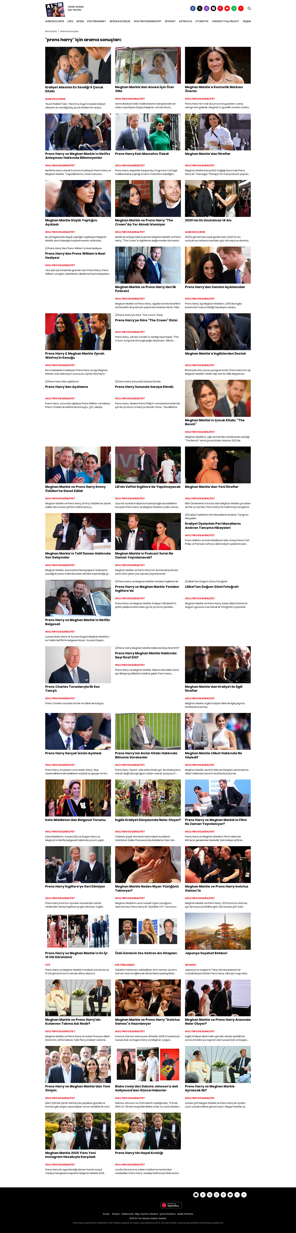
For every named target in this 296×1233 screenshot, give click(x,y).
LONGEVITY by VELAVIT (225, 21)
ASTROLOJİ (185, 21)
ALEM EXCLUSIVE (54, 21)
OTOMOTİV (201, 21)
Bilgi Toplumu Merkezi (146, 1213)
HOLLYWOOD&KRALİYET (147, 21)
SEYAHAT (170, 21)
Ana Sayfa (51, 31)
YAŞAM (246, 21)
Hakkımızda (127, 1213)
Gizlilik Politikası (185, 1213)
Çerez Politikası (167, 1213)
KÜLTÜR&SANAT (96, 21)
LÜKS (70, 21)
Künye (106, 1213)
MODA (80, 21)
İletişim (116, 1213)
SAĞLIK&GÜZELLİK (119, 21)
